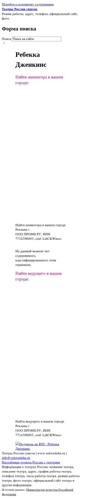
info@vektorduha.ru (16, 457)
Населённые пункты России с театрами (31, 462)
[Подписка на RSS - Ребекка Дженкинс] (42, 448)
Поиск (7, 38)
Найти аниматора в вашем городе (40, 225)
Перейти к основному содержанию (28, 4)
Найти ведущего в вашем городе (39, 421)
